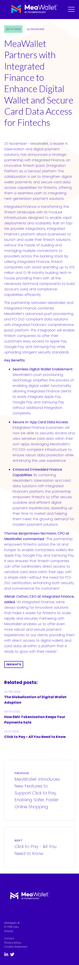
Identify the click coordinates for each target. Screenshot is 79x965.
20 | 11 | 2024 (13, 29)
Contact (9, 938)
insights (13, 664)
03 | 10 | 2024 (12, 711)
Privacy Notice (12, 942)
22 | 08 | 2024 (12, 691)
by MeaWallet (35, 29)
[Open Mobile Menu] (71, 9)
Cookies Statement (15, 946)
